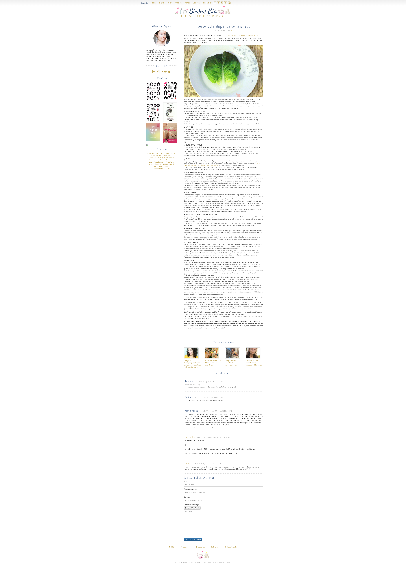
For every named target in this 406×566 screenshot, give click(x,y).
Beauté (173, 153)
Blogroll (161, 2)
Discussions (178, 2)
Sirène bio (190, 437)
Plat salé (150, 164)
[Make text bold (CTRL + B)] (185, 508)
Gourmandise (153, 160)
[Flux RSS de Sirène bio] (215, 2)
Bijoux (153, 156)
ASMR (158, 153)
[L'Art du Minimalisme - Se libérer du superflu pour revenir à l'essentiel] (170, 112)
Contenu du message (191, 505)
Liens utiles (196, 2)
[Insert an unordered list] (192, 508)
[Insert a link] (199, 508)
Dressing (160, 158)
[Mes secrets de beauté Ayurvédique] (170, 133)
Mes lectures (207, 2)
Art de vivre (151, 153)
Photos (169, 2)
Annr (187, 463)
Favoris (171, 158)
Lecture (170, 160)
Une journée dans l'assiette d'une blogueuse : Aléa (231, 363)
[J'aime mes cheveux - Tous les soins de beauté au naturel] (170, 90)
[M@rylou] (153, 145)
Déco (166, 158)
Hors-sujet (163, 160)
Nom (185, 481)
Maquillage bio (159, 162)
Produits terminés (168, 164)
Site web (187, 497)
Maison (150, 162)
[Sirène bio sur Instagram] (222, 2)
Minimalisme (170, 162)
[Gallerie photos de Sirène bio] (225, 2)
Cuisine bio (152, 158)
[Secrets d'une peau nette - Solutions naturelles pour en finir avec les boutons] (153, 112)
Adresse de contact (190, 489)
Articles (154, 2)
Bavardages (165, 153)
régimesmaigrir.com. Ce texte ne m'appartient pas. (242, 35)
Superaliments (163, 166)
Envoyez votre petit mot (192, 539)
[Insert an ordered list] (195, 508)
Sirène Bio (144, 3)
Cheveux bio (167, 156)
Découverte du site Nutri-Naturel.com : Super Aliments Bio (213, 363)
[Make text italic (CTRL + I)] (188, 508)
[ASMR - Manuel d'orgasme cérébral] (153, 132)
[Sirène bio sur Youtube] (229, 2)
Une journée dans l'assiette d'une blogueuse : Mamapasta (254, 363)
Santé (155, 166)
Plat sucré (158, 164)
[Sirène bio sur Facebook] (218, 2)
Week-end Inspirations (161, 168)
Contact (187, 2)
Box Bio (159, 156)
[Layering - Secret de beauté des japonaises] (153, 91)
